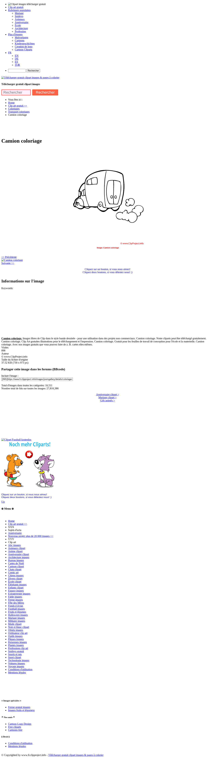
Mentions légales (17, 672)
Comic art (13, 572)
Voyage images (16, 666)
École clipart (14, 581)
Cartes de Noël (16, 563)
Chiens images (16, 575)
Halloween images (18, 614)
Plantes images (16, 645)
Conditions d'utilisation (20, 669)
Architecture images (18, 557)
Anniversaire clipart (18, 554)
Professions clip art (18, 648)
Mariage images (16, 618)
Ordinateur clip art (17, 633)
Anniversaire (15, 533)
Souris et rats (15, 654)
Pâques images (16, 639)
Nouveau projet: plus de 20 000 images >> (30, 536)
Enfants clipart (15, 587)
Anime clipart (15, 551)
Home (11, 521)
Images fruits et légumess (21, 710)
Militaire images (16, 621)
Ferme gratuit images (19, 707)
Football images (16, 608)
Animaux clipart (16, 548)
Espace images (16, 590)
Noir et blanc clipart (18, 627)
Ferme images (15, 599)
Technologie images (18, 660)
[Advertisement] (62, 126)
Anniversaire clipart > (107, 394)
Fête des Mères (16, 602)
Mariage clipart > (107, 397)
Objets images (15, 630)
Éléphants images (17, 584)
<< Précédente (9, 257)
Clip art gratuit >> (17, 524)
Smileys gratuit (16, 651)
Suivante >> (7, 263)
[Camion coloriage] (12, 260)
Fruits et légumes (17, 611)
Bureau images (16, 560)
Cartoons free (15, 729)
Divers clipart (15, 578)
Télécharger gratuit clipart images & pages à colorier (75, 755)
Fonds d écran (15, 605)
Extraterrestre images (19, 593)
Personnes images (17, 642)
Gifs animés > (107, 400)
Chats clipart (14, 569)
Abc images (14, 545)
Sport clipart (14, 657)
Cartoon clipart (16, 566)
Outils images (15, 636)
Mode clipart (15, 624)
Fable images (15, 596)
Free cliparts (14, 726)
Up (3, 501)
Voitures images (16, 663)
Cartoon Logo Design (19, 723)
